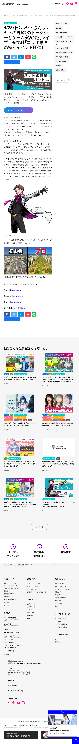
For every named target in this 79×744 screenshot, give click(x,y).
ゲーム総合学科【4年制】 (10, 617)
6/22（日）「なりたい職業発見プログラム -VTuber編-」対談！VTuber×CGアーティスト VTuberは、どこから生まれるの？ (19, 463)
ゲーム (6, 374)
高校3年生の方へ (59, 583)
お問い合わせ (12, 685)
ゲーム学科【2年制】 (9, 624)
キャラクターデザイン (20, 417)
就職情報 (58, 28)
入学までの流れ (31, 607)
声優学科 (58, 66)
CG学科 (69, 37)
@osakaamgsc (16, 290)
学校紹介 (6, 591)
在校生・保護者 (60, 70)
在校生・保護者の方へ (61, 598)
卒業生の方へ (59, 600)
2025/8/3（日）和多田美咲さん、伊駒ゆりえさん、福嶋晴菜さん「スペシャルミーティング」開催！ (58, 424)
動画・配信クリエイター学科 (63, 41)
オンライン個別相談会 (61, 627)
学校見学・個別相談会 (61, 624)
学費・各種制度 (31, 612)
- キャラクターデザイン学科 (11, 645)
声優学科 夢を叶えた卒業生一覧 (36, 592)
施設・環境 (6, 602)
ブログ (57, 639)
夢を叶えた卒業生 (32, 589)
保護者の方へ (59, 592)
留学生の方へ (59, 603)
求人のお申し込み (14, 690)
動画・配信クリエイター (10, 23)
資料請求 (11, 680)
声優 (25, 420)
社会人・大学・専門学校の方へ (63, 589)
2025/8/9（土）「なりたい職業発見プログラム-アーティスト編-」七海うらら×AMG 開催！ (20, 424)
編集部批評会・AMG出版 (10, 599)
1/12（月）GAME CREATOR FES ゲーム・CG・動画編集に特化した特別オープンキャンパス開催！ (20, 378)
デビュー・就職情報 (61, 32)
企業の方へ (58, 606)
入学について (31, 604)
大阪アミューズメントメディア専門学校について (11, 584)
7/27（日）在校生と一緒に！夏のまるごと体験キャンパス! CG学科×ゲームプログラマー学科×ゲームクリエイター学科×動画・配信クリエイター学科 (58, 379)
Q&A (28, 618)
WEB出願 (30, 615)
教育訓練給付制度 (9, 594)
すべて (58, 24)
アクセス (6, 605)
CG (11, 374)
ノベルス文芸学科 (61, 61)
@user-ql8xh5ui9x (18, 308)
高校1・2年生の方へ (60, 586)
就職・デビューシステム (33, 583)
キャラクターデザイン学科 (64, 52)
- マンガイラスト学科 (10, 647)
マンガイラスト (8, 420)
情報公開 (27, 721)
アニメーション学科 (62, 48)
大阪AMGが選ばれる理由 (11, 588)
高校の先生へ (59, 595)
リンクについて (33, 721)
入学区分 (29, 610)
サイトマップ (21, 721)
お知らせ (57, 642)
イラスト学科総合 (9, 643)
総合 (66, 24)
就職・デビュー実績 (32, 586)
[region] (39, 436)
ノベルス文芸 (18, 420)
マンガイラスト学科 (62, 57)
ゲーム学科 (59, 37)
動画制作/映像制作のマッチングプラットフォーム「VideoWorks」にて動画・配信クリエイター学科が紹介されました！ (58, 463)
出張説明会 (58, 621)
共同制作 (6, 597)
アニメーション (8, 417)
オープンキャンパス (60, 618)
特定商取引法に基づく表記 (44, 721)
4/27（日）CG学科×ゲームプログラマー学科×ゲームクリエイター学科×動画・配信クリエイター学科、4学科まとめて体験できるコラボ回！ (20, 504)
